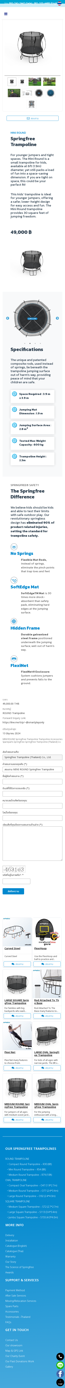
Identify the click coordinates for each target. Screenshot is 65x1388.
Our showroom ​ (14, 1345)
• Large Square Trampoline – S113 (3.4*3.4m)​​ (32, 1212)
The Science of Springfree (19, 1267)
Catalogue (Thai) (14, 1251)
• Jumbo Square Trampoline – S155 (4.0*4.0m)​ (32, 1217)
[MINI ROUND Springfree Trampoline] (32, 46)
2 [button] (30, 343)
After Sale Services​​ (15, 1296)
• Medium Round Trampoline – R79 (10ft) (29, 1175)
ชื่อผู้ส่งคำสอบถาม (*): (13, 776)
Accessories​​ (12, 1312)
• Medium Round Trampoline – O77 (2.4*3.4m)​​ (32, 1191)
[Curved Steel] (17, 932)
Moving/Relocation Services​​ (20, 1301)
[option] (32, 318)
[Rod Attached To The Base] (47, 984)
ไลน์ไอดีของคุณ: (10, 812)
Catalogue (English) (16, 1246)
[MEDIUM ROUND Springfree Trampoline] (17, 1087)
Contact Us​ (11, 1340)
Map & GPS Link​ (14, 1351)
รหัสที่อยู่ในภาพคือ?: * (13, 875)
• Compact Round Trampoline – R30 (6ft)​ (29, 1164)
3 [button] (35, 343)
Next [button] (57, 318)
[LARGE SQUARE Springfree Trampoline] (17, 984)
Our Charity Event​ (15, 1356)
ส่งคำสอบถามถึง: (11, 752)
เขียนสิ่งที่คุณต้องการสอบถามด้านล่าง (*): (23, 825)
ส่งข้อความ (13, 891)
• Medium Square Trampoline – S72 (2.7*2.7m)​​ (32, 1207)
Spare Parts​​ (11, 1306)
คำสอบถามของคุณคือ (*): (15, 764)
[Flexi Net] (17, 1036)
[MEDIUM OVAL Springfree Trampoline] (47, 1087)
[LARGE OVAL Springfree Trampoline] (47, 1036)
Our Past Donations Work (19, 1361)
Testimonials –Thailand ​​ (18, 1317)
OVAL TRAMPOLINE (16, 1180)
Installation (11, 1240)
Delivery (9, 1235)
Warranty (10, 1256)
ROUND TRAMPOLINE (17, 1159)
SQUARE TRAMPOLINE (17, 1201)
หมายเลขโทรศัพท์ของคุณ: (15, 800)
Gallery (9, 1367)
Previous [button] (7, 318)
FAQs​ (8, 1322)
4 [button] (40, 343)
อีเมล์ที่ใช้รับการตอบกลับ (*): (16, 788)
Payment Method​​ (15, 1290)
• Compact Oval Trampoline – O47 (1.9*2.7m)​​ (32, 1185)
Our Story (10, 1262)
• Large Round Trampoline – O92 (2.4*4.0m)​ (31, 1196)
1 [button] (25, 343)
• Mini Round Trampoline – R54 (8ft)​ (26, 1169)
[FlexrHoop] (47, 932)
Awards (9, 1272)
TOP (60, 1384)
